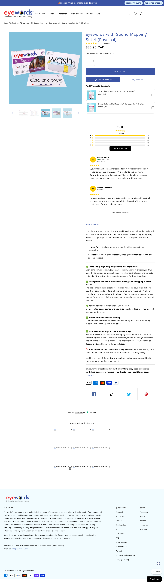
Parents (119, 521)
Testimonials (121, 525)
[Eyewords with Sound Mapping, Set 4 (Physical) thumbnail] (45, 113)
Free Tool (90, 376)
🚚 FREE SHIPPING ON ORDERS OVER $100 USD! (77, 3)
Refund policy (121, 551)
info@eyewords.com (20, 549)
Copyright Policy (122, 560)
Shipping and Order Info (126, 555)
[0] (135, 13)
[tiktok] (111, 394)
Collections (14, 23)
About (89, 14)
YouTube (143, 529)
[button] (120, 95)
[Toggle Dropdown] (46, 14)
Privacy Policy (121, 542)
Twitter (143, 521)
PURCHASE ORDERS (153, 3)
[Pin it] (146, 394)
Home (6, 23)
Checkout (154, 579)
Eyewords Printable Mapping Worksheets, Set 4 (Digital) (121, 104)
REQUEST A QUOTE (133, 3)
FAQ (117, 538)
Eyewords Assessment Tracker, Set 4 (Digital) (116, 91)
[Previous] (13, 113)
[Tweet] (129, 394)
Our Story (120, 534)
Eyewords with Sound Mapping (34, 23)
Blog (98, 14)
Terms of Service (122, 547)
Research (62, 14)
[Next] (77, 113)
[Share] (94, 394)
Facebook (144, 512)
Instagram (144, 525)
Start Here (40, 14)
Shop (51, 14)
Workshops (76, 14)
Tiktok (142, 516)
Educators (120, 516)
